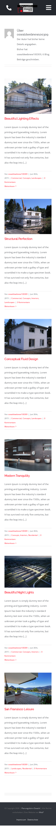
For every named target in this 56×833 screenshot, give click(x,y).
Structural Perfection (18, 239)
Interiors (35, 298)
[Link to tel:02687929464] (8, 8)
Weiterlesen (9, 186)
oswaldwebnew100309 (18, 174)
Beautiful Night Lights (19, 592)
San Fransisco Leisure (19, 709)
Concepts (27, 178)
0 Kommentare (23, 302)
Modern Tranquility (17, 476)
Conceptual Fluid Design (21, 359)
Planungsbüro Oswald (31, 808)
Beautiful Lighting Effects (21, 118)
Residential (33, 535)
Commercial (16, 178)
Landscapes (37, 178)
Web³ (41, 812)
